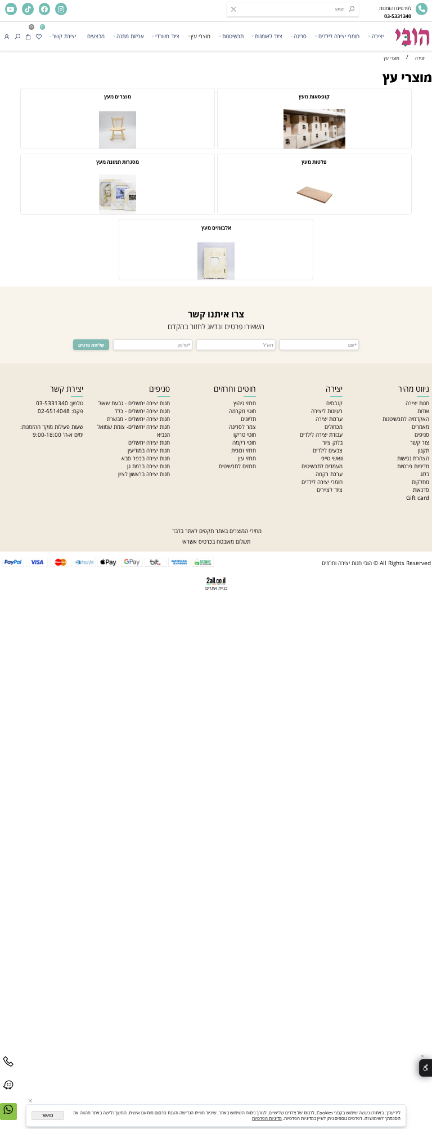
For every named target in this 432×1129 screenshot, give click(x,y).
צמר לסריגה (242, 427)
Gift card (417, 497)
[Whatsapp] (8, 1116)
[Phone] (8, 1068)
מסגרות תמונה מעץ (117, 162)
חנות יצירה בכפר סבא (146, 458)
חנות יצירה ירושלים (149, 442)
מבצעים (96, 36)
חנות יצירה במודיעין (149, 450)
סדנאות (421, 490)
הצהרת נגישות (413, 458)
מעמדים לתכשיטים (322, 466)
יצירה (378, 36)
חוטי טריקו (244, 434)
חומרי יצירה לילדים (338, 36)
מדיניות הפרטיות (267, 1118)
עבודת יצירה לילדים (321, 434)
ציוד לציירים (330, 490)
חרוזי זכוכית (243, 450)
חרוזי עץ (247, 458)
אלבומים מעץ (216, 228)
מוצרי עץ (200, 36)
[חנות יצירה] (411, 34)
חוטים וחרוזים (235, 388)
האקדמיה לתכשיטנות (405, 419)
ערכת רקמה (329, 474)
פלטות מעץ (314, 162)
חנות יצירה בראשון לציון (144, 474)
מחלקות (420, 482)
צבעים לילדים (328, 450)
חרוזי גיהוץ (244, 403)
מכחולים (334, 427)
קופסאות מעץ (314, 96)
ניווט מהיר (413, 388)
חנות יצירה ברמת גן (148, 466)
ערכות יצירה (329, 419)
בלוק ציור (332, 442)
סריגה (300, 36)
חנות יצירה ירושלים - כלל (142, 411)
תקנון (423, 450)
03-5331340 (52, 403)
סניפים (422, 434)
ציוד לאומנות (268, 36)
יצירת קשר (64, 36)
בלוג (424, 474)
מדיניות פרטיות (413, 466)
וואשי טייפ (332, 458)
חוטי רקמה (244, 442)
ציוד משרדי (167, 36)
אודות (423, 411)
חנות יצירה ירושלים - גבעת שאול (134, 403)
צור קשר (419, 442)
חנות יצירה (417, 403)
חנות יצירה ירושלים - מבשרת (138, 419)
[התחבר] (6, 36)
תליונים (248, 419)
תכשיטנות (233, 36)
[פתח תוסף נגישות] (425, 1068)
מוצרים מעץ (117, 96)
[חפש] (17, 36)
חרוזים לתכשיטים (237, 466)
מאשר (47, 1115)
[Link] (8, 1092)
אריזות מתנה (130, 36)
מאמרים (420, 427)
